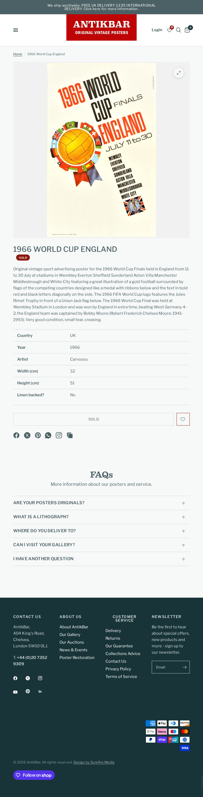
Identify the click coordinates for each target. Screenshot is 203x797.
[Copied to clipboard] (70, 435)
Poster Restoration (77, 657)
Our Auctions (71, 642)
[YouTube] (19, 692)
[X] (27, 435)
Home (17, 54)
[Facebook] (16, 435)
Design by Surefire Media (93, 762)
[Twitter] (31, 678)
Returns (112, 638)
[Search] (178, 30)
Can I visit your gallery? (44, 544)
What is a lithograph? (41, 516)
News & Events (73, 650)
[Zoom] (179, 73)
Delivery (113, 630)
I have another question (43, 558)
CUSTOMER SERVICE (125, 618)
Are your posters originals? (49, 502)
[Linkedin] (44, 691)
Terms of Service (121, 676)
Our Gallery (69, 634)
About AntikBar (73, 627)
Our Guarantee (119, 646)
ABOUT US (70, 617)
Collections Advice (122, 653)
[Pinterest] (38, 435)
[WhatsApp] (48, 435)
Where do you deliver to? (44, 530)
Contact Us (115, 661)
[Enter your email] (184, 667)
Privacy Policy (118, 669)
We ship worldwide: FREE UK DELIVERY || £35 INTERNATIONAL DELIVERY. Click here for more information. (101, 7)
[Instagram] (59, 435)
